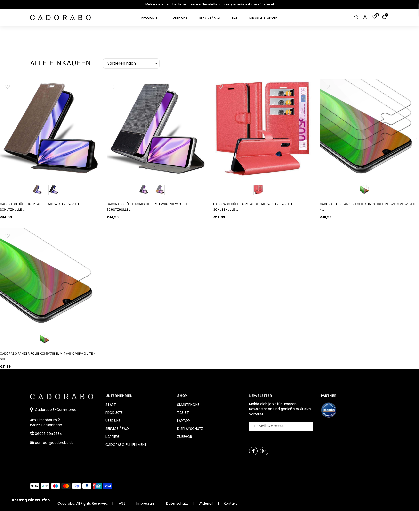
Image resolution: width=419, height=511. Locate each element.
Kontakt (230, 503)
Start (110, 404)
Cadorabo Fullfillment (126, 444)
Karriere (112, 436)
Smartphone (188, 404)
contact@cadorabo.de (54, 442)
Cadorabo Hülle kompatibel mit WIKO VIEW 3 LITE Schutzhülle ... (40, 207)
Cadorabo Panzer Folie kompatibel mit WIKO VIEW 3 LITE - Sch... (47, 356)
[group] (49, 129)
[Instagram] (264, 451)
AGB (122, 503)
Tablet (183, 412)
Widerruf (206, 503)
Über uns (113, 420)
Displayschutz (190, 428)
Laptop (183, 420)
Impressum (146, 503)
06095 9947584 (48, 433)
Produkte (114, 412)
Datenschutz (177, 503)
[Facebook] (253, 451)
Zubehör (184, 436)
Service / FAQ (117, 428)
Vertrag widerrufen (31, 499)
